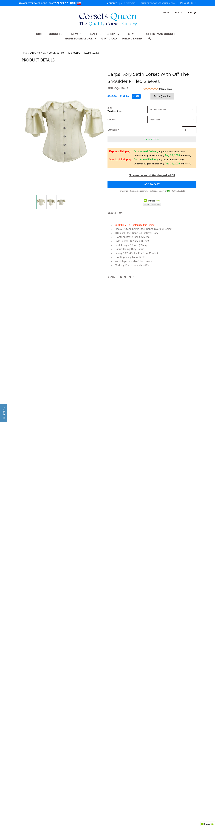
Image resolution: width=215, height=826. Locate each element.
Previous (35, 200)
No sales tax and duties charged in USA (152, 175)
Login (166, 13)
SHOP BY (113, 34)
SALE (94, 34)
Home (39, 34)
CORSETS (56, 34)
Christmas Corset (161, 34)
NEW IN (76, 34)
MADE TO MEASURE (79, 38)
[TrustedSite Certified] (152, 202)
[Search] (149, 40)
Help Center (132, 38)
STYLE (133, 34)
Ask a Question (162, 96)
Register (178, 13)
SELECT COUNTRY (66, 3)
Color (112, 119)
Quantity (113, 130)
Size (115, 109)
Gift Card (109, 38)
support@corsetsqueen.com (158, 3)
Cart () (192, 13)
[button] (3, 413)
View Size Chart (115, 111)
